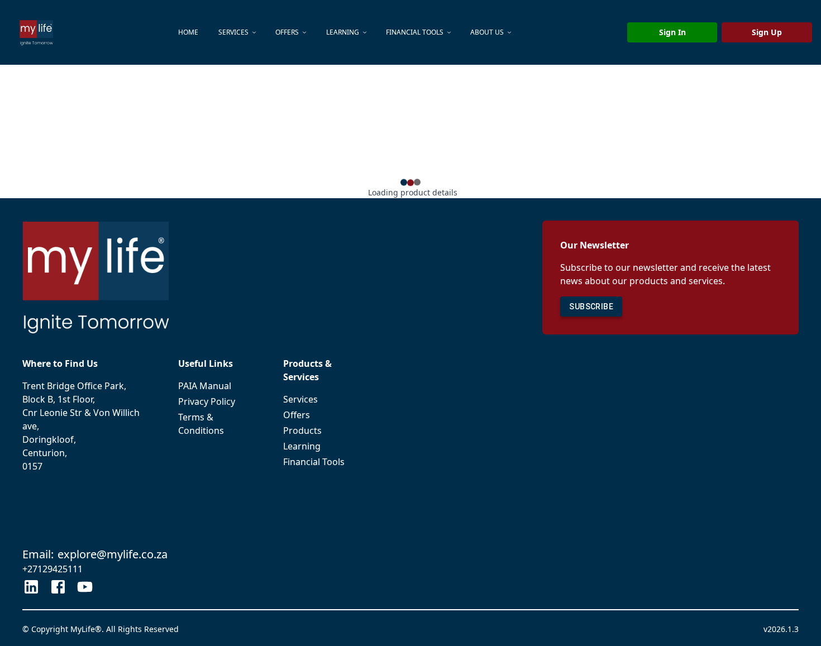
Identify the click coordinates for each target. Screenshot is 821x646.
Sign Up (767, 32)
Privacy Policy (206, 401)
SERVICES (233, 32)
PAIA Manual (204, 386)
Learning (302, 446)
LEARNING (342, 32)
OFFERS (287, 32)
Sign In (672, 32)
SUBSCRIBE (591, 306)
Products (302, 430)
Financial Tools (314, 462)
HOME (188, 32)
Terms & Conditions (201, 424)
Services (300, 399)
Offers (296, 415)
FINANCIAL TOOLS (414, 32)
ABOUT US (487, 32)
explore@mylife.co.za (113, 554)
